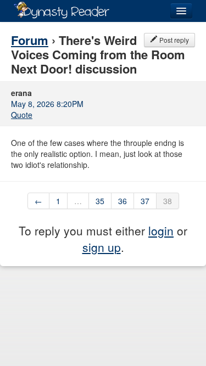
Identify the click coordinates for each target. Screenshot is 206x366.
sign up (101, 247)
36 (122, 200)
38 (167, 200)
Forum (29, 40)
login (161, 230)
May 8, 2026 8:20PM (47, 103)
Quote (21, 114)
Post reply (173, 39)
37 (145, 200)
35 (100, 200)
